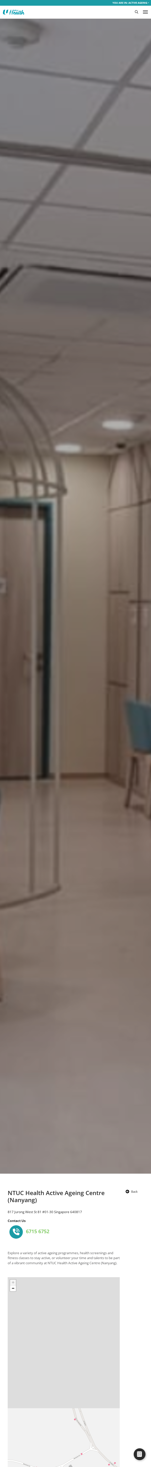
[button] (136, 12)
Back (134, 1191)
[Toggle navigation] (145, 12)
